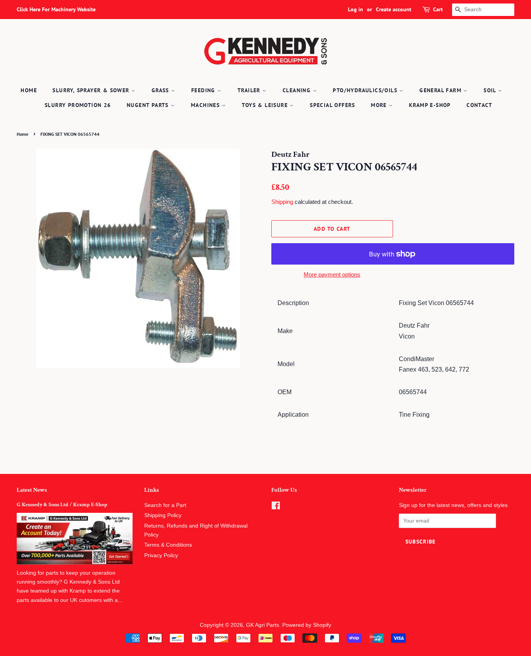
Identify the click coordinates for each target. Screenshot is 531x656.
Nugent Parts (149, 105)
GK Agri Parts (262, 625)
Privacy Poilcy (161, 555)
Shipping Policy (163, 515)
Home (29, 90)
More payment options (332, 274)
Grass (161, 90)
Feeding (204, 90)
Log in (355, 9)
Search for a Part (165, 505)
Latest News (32, 490)
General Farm (441, 90)
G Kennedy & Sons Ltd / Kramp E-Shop (62, 504)
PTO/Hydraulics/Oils (366, 90)
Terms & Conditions (168, 545)
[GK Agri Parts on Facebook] (275, 507)
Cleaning (298, 90)
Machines (206, 105)
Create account (393, 9)
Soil (491, 90)
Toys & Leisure (266, 105)
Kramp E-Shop (430, 105)
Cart (438, 9)
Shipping (282, 201)
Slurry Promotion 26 (78, 105)
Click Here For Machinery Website (56, 9)
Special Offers (332, 105)
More (380, 105)
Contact (479, 105)
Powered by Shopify (306, 625)
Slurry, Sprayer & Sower (91, 90)
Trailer (250, 90)
